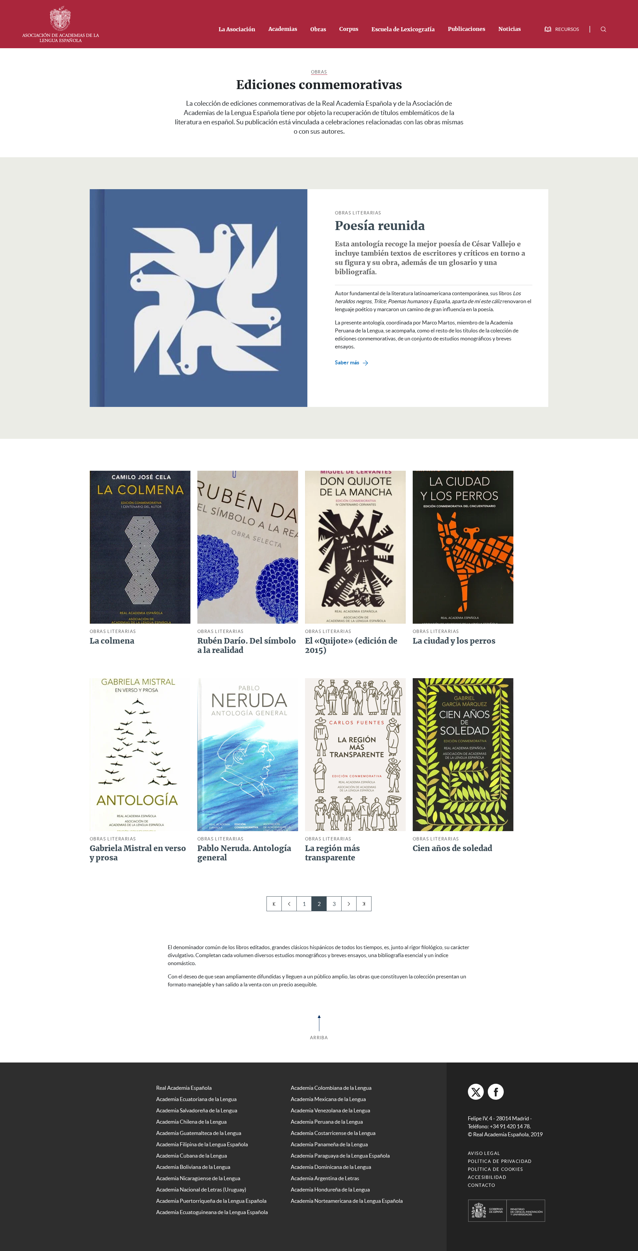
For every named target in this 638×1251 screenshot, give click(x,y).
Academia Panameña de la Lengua (329, 1144)
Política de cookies (495, 1169)
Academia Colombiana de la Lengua (331, 1088)
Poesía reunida (380, 226)
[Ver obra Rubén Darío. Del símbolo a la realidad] (247, 547)
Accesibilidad (487, 1177)
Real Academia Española (184, 1088)
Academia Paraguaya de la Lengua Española (340, 1156)
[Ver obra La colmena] (140, 547)
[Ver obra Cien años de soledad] (463, 754)
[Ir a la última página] (363, 903)
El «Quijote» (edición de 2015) (351, 646)
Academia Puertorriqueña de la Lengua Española (211, 1201)
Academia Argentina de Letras (325, 1178)
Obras (318, 29)
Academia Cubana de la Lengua (191, 1156)
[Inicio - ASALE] (60, 23)
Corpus (348, 29)
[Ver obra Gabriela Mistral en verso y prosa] (140, 754)
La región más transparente (332, 853)
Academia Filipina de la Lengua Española (202, 1144)
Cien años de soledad (452, 849)
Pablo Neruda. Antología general (244, 853)
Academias (282, 29)
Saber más (347, 362)
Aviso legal (484, 1153)
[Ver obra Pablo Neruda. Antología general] (247, 754)
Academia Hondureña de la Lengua (330, 1189)
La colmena (112, 641)
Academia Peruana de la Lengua (327, 1122)
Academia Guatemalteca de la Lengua (198, 1133)
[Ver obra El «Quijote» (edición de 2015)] (355, 547)
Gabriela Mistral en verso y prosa (138, 853)
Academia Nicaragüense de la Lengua (198, 1178)
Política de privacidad (500, 1161)
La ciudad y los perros (454, 641)
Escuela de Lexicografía (403, 29)
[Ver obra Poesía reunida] (198, 298)
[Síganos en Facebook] (496, 1092)
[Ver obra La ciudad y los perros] (463, 547)
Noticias (509, 29)
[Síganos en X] (476, 1092)
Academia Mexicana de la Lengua (328, 1099)
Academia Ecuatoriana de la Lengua (196, 1099)
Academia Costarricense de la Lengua (333, 1133)
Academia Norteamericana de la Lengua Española (347, 1201)
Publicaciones (466, 29)
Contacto (481, 1185)
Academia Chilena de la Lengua (191, 1122)
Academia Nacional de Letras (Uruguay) (201, 1189)
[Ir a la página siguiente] (348, 903)
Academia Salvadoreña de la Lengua (196, 1110)
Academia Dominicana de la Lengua (331, 1167)
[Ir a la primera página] (273, 903)
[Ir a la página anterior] (288, 903)
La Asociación (237, 29)
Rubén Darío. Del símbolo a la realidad (246, 646)
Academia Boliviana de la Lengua (193, 1167)
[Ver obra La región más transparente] (355, 754)
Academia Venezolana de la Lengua (330, 1110)
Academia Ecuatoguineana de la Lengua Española (212, 1212)
